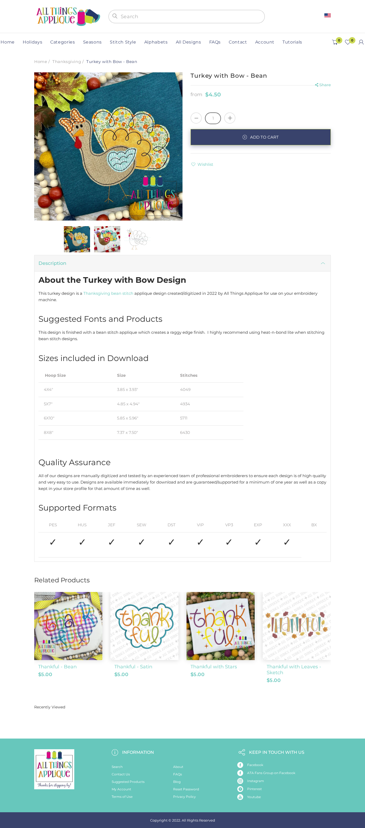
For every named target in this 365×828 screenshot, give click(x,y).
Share (325, 84)
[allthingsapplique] (67, 15)
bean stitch (122, 293)
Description (52, 263)
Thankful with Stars (214, 667)
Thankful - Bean (57, 667)
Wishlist (205, 164)
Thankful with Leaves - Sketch (294, 670)
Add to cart (264, 137)
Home (40, 61)
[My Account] (361, 42)
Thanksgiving (66, 61)
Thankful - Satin (133, 667)
